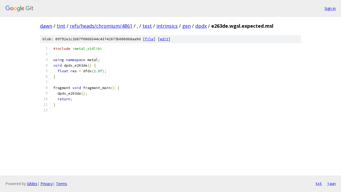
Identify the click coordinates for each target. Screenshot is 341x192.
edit (164, 39)
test (147, 26)
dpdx (201, 26)
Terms (61, 183)
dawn (46, 26)
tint (61, 26)
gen (186, 26)
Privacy (46, 183)
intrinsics (167, 26)
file (149, 39)
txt (318, 183)
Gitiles (32, 183)
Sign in (330, 8)
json (331, 183)
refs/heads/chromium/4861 (101, 26)
